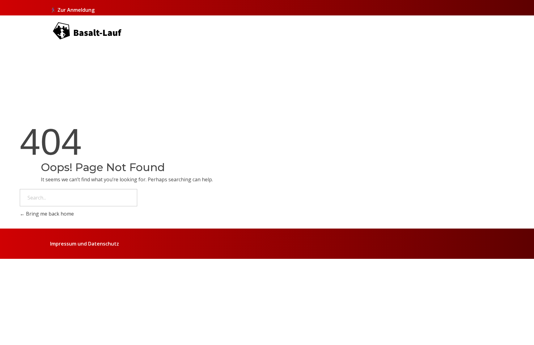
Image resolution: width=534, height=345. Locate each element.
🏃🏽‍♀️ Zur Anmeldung (72, 9)
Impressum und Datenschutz (84, 243)
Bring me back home (49, 213)
